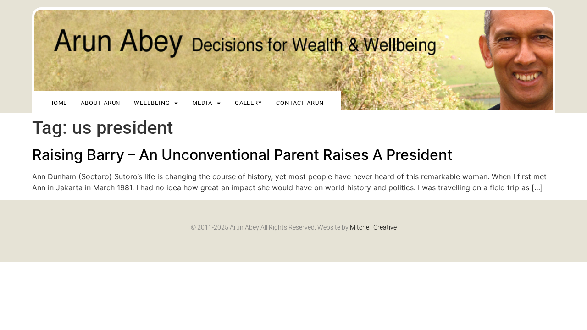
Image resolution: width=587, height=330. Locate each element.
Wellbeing (152, 102)
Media (202, 102)
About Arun (100, 102)
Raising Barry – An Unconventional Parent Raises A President (242, 155)
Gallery (248, 102)
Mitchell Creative (373, 227)
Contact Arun (300, 102)
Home (58, 102)
